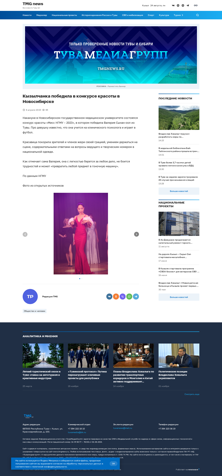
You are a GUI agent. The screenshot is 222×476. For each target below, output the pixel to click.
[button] (79, 278)
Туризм (178, 15)
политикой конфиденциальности (49, 466)
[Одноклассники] (116, 296)
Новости (27, 15)
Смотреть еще (192, 394)
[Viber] (123, 296)
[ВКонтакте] (109, 296)
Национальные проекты (64, 15)
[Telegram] (136, 296)
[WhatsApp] (129, 296)
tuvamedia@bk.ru (77, 432)
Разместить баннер (116, 86)
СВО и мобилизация (132, 15)
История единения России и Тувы (99, 15)
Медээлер (41, 15)
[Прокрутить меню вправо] (182, 15)
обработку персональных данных (83, 463)
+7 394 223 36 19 (167, 428)
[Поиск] (197, 15)
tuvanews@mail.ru (122, 428)
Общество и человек (34, 311)
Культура (164, 15)
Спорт (151, 15)
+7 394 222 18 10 (76, 428)
